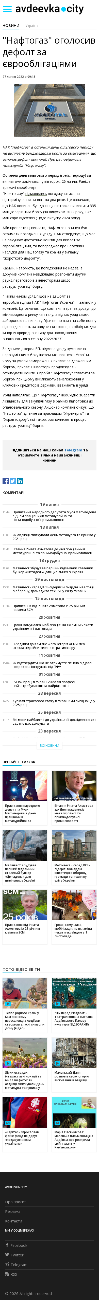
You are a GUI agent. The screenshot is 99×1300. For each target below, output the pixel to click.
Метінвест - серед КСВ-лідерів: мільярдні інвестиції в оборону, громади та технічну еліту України (53, 589)
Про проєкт (15, 1201)
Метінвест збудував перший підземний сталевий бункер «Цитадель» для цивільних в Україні (53, 570)
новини (11, 25)
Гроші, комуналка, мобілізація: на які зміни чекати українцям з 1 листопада (53, 627)
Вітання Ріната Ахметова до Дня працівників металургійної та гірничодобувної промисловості (52, 551)
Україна (32, 25)
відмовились (36, 193)
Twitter (17, 1254)
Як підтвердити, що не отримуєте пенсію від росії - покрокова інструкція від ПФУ (53, 665)
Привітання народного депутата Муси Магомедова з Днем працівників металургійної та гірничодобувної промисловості (54, 516)
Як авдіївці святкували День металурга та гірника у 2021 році (54, 537)
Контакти (13, 1220)
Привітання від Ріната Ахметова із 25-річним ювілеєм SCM (49, 608)
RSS (13, 1274)
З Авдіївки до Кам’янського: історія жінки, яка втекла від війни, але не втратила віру (49, 646)
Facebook (18, 1245)
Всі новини (49, 745)
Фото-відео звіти (21, 969)
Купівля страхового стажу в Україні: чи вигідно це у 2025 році (54, 703)
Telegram (73, 450)
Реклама (12, 1211)
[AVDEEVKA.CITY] (50, 9)
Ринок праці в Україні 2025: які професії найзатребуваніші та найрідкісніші (44, 684)
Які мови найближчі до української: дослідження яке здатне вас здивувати (54, 721)
